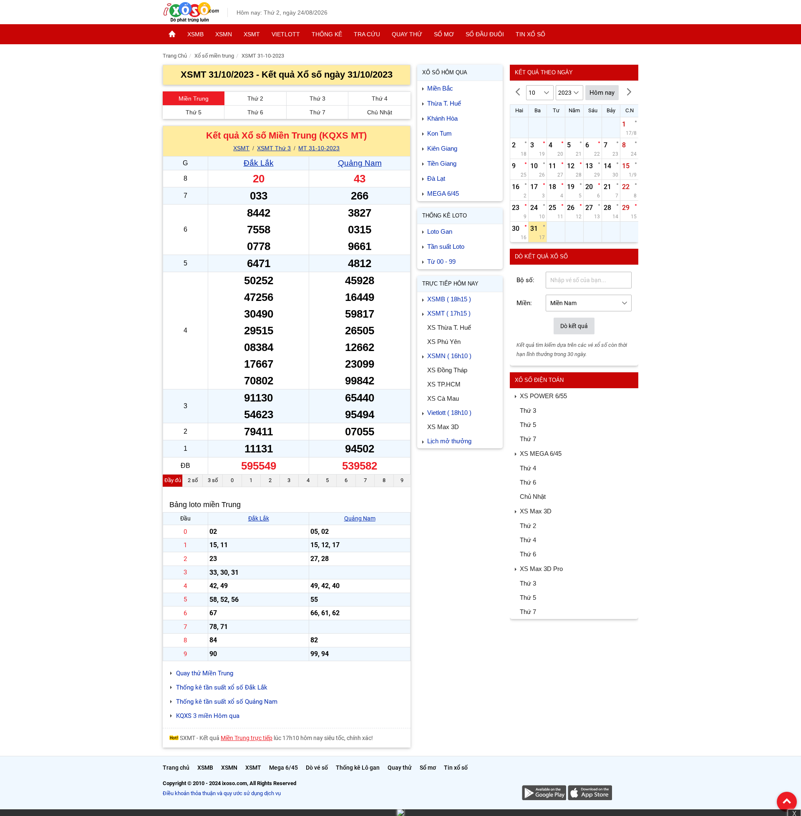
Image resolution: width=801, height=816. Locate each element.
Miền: (524, 303)
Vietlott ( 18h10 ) (449, 412)
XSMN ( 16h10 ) (449, 355)
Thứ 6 (255, 112)
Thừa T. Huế (444, 103)
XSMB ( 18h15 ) (449, 299)
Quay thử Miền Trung (204, 673)
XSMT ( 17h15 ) (449, 313)
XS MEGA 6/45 (541, 453)
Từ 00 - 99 (441, 261)
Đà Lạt (436, 178)
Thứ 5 (194, 112)
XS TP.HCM (444, 384)
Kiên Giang (442, 148)
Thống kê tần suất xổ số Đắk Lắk (221, 687)
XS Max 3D (443, 426)
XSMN (223, 34)
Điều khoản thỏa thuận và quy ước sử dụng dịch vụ (222, 793)
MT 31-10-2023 (319, 148)
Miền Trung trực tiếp (246, 738)
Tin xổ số (530, 34)
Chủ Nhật (379, 112)
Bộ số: (525, 280)
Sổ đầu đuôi (485, 34)
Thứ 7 (317, 112)
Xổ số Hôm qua (444, 72)
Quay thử (407, 34)
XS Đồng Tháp (447, 370)
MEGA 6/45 (443, 193)
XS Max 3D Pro (541, 568)
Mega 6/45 (283, 767)
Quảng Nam (360, 163)
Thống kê (327, 34)
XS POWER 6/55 (543, 395)
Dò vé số (317, 767)
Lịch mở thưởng (449, 441)
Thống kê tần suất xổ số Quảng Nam (226, 701)
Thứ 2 (255, 98)
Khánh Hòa (442, 118)
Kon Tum (439, 133)
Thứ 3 (317, 98)
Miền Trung (194, 98)
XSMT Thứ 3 (274, 148)
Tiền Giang (441, 163)
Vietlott (286, 34)
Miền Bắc (440, 88)
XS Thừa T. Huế (449, 327)
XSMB (195, 34)
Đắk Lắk (259, 163)
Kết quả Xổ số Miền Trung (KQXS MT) (286, 135)
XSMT (252, 34)
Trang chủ (176, 767)
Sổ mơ (444, 34)
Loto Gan (439, 231)
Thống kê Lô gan (358, 767)
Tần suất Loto (445, 246)
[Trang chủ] (172, 34)
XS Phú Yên (444, 341)
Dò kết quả (574, 326)
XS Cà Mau (443, 398)
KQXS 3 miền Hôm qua (207, 716)
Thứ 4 (380, 98)
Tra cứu (367, 34)
